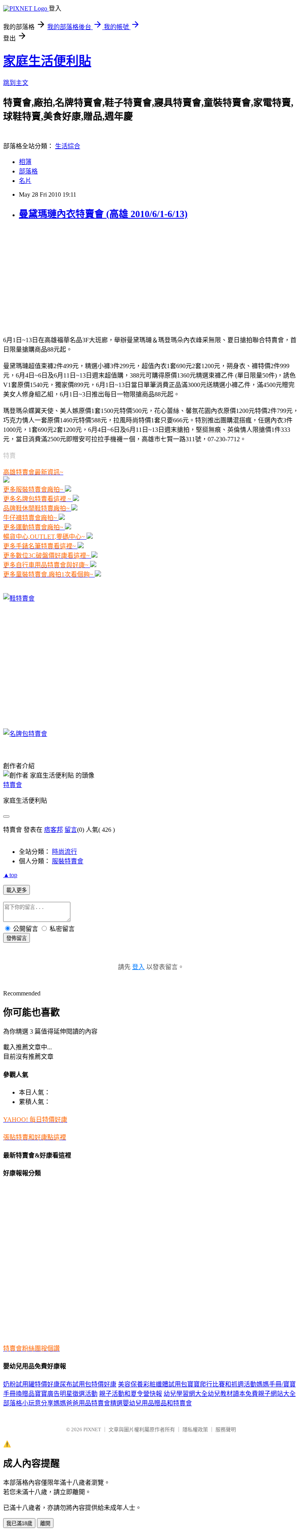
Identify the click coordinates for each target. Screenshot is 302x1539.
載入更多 (16, 890)
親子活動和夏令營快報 (130, 1393)
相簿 (25, 162)
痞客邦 (53, 829)
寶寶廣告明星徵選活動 (66, 1393)
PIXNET (92, 1429)
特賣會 (12, 784)
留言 (70, 829)
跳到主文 (15, 82)
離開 (45, 1523)
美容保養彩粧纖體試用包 (152, 1384)
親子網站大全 (277, 1393)
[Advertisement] (52, 277)
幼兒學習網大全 (186, 1393)
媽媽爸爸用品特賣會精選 (88, 1403)
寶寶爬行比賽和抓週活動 (221, 1384)
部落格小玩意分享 (28, 1403)
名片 (25, 180)
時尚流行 (64, 851)
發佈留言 (16, 938)
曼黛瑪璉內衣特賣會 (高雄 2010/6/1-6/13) (103, 214)
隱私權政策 (195, 1429)
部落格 (28, 171)
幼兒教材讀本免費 (233, 1393)
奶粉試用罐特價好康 (31, 1384)
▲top (10, 875)
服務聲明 (225, 1429)
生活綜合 (67, 146)
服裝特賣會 (67, 861)
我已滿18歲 (19, 1523)
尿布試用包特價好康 (88, 1384)
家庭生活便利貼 (47, 61)
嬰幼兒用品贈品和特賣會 (157, 1403)
